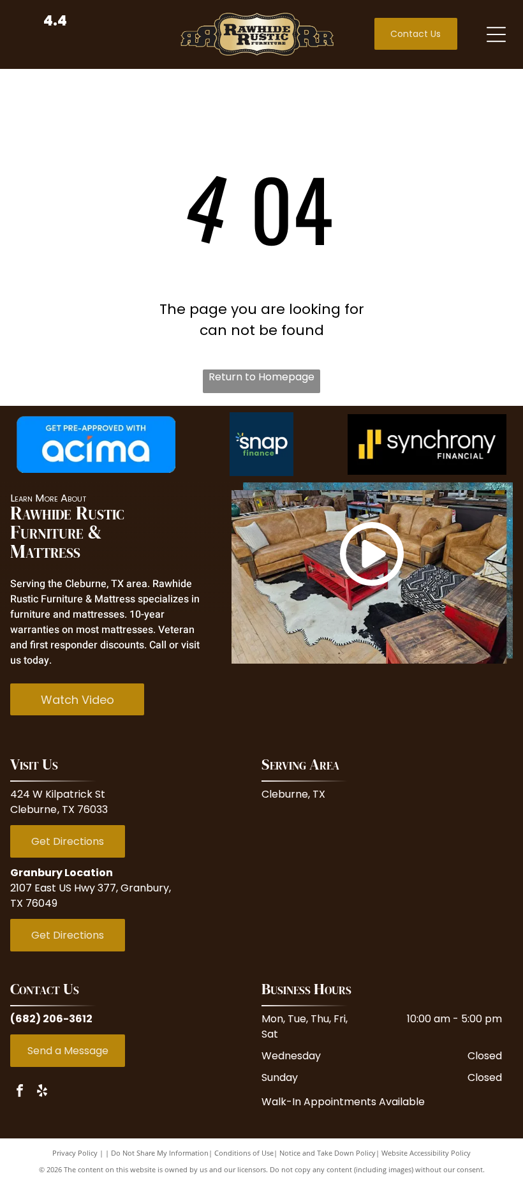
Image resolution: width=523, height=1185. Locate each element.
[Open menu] (496, 34)
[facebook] (19, 1092)
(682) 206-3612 (51, 1018)
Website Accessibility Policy (426, 1153)
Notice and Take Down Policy (327, 1153)
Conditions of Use (244, 1153)
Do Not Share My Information (160, 1153)
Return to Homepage (261, 376)
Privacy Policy (75, 1153)
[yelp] (42, 1092)
